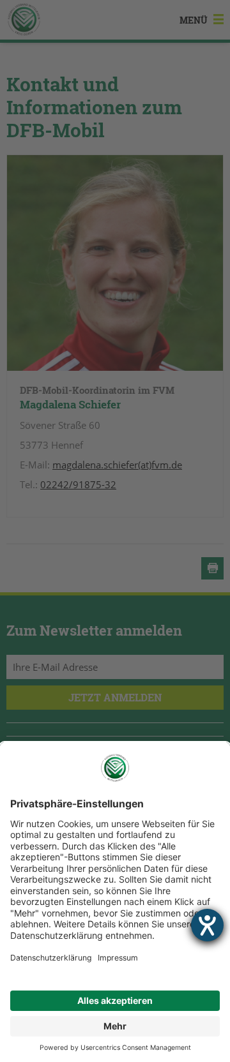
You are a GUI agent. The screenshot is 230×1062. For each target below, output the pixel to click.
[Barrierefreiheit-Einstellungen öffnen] (207, 925)
